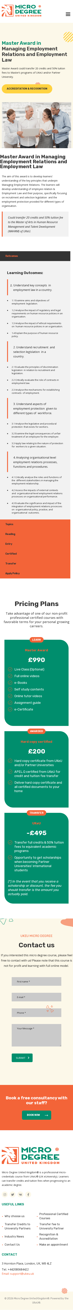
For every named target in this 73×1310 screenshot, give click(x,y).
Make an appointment (53, 1244)
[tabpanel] (35, 390)
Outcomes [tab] (11, 256)
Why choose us (14, 1216)
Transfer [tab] (10, 563)
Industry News (14, 1236)
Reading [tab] (10, 534)
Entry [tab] (8, 543)
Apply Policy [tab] (12, 573)
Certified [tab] (10, 553)
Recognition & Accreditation (48, 1236)
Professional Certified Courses (53, 1216)
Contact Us (12, 1244)
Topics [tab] (9, 524)
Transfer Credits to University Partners (17, 1226)
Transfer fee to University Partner (51, 1226)
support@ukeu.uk (22, 1274)
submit (21, 1057)
